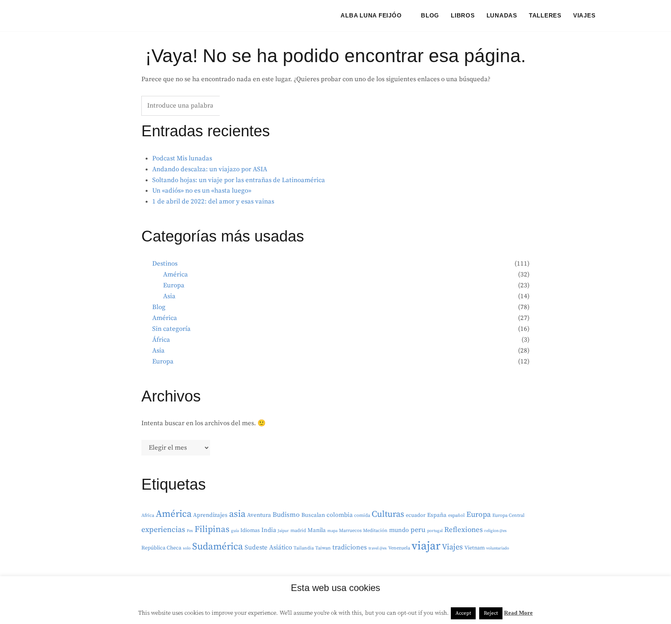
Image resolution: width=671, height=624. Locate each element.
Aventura (259, 515)
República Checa (161, 547)
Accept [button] (463, 613)
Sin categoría (171, 329)
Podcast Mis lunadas (182, 158)
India (268, 530)
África (161, 339)
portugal (435, 531)
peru (418, 529)
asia (237, 514)
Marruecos (350, 531)
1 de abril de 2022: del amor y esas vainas (213, 201)
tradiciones (349, 547)
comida (362, 515)
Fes (190, 531)
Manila (317, 530)
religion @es (495, 531)
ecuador (416, 515)
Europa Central (508, 515)
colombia (340, 515)
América (175, 274)
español (456, 515)
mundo (399, 530)
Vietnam (474, 547)
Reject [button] (491, 613)
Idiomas (250, 530)
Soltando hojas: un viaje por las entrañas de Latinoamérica (238, 180)
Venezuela (399, 548)
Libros (463, 15)
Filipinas (212, 529)
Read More (518, 613)
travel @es (378, 548)
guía (235, 531)
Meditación (375, 531)
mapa (332, 531)
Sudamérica (217, 547)
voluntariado (497, 548)
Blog (430, 15)
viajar (426, 546)
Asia (169, 296)
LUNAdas (502, 15)
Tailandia (304, 548)
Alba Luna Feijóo (371, 15)
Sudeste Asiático (268, 548)
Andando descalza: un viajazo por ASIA (209, 169)
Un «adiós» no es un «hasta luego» (201, 190)
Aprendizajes (210, 515)
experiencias (163, 530)
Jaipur (283, 531)
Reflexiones (463, 529)
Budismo (286, 515)
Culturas (388, 514)
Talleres (545, 15)
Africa (147, 515)
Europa (173, 285)
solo (187, 548)
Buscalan (313, 515)
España (437, 515)
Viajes (584, 15)
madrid (298, 531)
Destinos (164, 263)
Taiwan (323, 548)
